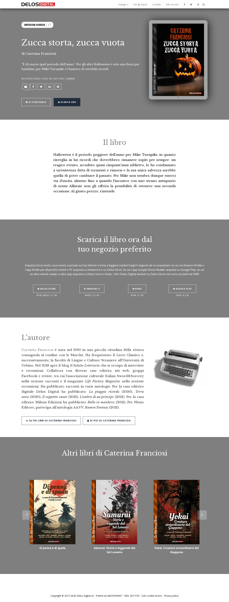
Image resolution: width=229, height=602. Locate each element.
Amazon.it (93, 288)
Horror (71, 78)
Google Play (183, 288)
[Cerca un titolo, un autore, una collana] (204, 4)
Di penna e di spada (53, 548)
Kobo (138, 288)
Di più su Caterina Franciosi (110, 420)
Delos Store (47, 288)
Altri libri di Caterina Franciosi (52, 420)
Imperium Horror (34, 25)
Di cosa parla (37, 102)
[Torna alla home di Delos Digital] (38, 4)
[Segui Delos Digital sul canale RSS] (198, 4)
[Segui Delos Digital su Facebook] (184, 4)
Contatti (156, 4)
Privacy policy (171, 595)
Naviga (123, 4)
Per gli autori (140, 4)
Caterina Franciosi (41, 54)
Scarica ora (68, 102)
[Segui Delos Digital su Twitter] (191, 4)
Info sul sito (172, 4)
